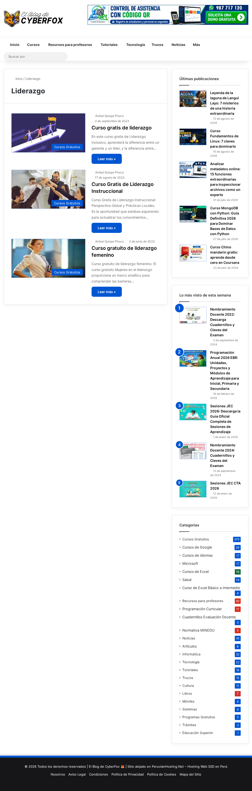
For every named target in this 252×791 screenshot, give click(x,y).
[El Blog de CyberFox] (33, 18)
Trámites (189, 725)
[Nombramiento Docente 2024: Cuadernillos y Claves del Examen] (192, 451)
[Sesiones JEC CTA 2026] (192, 489)
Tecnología (135, 44)
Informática (191, 654)
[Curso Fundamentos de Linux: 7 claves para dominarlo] (192, 136)
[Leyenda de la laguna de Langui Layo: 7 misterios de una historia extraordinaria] (192, 98)
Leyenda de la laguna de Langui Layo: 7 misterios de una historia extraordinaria (224, 103)
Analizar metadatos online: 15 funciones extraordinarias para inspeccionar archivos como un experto (225, 179)
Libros (187, 693)
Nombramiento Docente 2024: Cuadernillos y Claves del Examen (223, 455)
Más (196, 44)
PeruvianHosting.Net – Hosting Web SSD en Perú (189, 766)
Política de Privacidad (127, 774)
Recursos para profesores (69, 44)
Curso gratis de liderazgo (122, 128)
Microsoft (190, 563)
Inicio (14, 44)
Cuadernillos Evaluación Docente (209, 617)
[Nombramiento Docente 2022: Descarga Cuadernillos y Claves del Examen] (192, 315)
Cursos (33, 44)
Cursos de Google (197, 547)
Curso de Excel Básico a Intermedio (211, 588)
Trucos (157, 44)
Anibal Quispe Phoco (109, 116)
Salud (186, 580)
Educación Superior (197, 733)
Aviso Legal (77, 774)
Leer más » (107, 159)
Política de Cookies (161, 774)
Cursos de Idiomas (197, 555)
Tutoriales (109, 44)
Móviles (188, 701)
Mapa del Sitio (190, 774)
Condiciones (98, 774)
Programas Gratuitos (198, 717)
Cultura (188, 686)
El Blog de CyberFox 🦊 (107, 766)
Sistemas (189, 709)
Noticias (178, 44)
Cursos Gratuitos (195, 539)
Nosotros (58, 774)
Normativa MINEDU (198, 630)
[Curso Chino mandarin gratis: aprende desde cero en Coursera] (192, 253)
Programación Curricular (202, 609)
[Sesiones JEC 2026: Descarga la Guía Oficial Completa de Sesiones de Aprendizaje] (192, 412)
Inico (19, 79)
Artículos (189, 646)
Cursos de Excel (195, 571)
